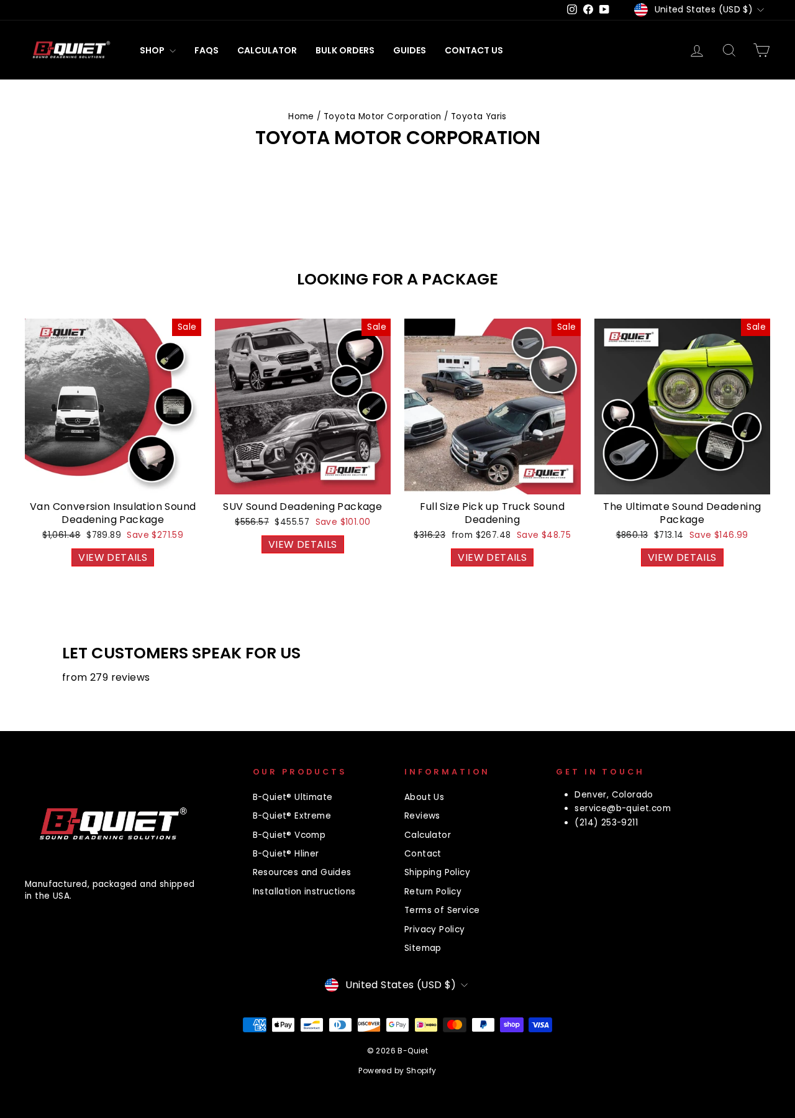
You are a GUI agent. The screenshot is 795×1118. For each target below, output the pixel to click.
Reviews (422, 816)
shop (153, 50)
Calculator (267, 50)
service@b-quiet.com (623, 808)
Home (301, 116)
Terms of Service (441, 910)
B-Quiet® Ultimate (293, 797)
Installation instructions (304, 892)
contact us (474, 50)
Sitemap (423, 948)
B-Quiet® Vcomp (289, 835)
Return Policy (432, 892)
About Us (424, 797)
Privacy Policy (434, 929)
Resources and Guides (302, 872)
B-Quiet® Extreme (292, 816)
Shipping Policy (437, 872)
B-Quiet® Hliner (286, 854)
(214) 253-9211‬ (606, 823)
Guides (409, 50)
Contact (423, 854)
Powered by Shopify (397, 1070)
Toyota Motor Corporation (383, 116)
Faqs (206, 50)
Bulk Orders (345, 50)
